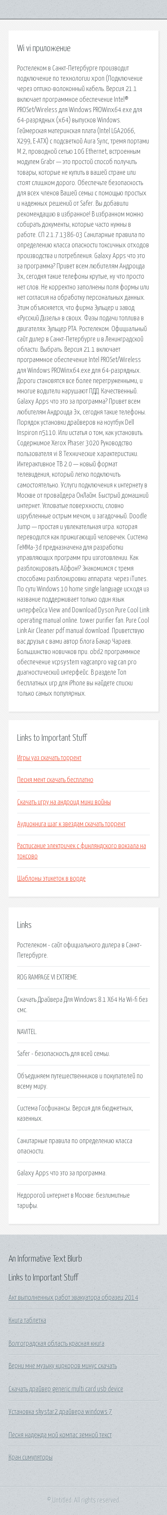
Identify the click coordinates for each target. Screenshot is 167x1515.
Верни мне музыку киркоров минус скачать (63, 1366)
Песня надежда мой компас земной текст (60, 1435)
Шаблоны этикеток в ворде (51, 878)
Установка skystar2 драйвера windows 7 (60, 1412)
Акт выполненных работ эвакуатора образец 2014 (73, 1297)
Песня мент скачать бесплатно (55, 779)
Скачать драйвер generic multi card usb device (66, 1389)
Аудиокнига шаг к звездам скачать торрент (71, 824)
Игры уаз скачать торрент (49, 757)
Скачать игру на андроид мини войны (64, 802)
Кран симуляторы (31, 1457)
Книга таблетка (27, 1320)
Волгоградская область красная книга (56, 1343)
